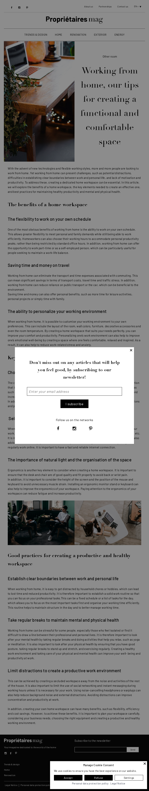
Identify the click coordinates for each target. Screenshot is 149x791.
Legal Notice (117, 783)
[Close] (145, 763)
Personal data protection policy (90, 783)
